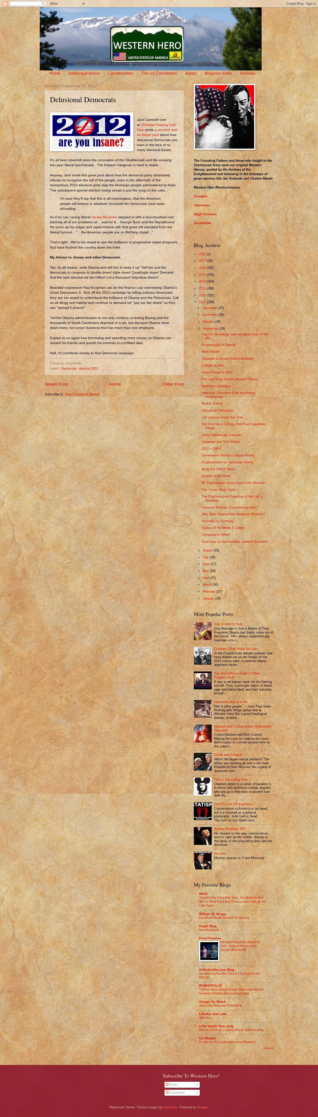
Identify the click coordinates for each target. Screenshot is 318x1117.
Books (191, 73)
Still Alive (205, 1018)
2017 (203, 261)
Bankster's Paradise (216, 386)
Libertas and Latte (213, 1014)
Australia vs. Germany (218, 521)
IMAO (203, 894)
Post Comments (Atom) (82, 394)
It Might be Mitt (213, 365)
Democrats (69, 368)
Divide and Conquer (228, 755)
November (210, 315)
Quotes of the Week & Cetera (223, 528)
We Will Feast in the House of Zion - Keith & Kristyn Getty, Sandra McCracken (240, 946)
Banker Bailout (212, 403)
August (208, 550)
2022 (203, 254)
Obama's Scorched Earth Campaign (227, 358)
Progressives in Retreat (219, 345)
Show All (268, 1048)
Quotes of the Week (216, 476)
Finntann (200, 196)
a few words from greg (216, 1026)
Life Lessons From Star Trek (222, 417)
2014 (203, 281)
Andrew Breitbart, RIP (229, 829)
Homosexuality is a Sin (230, 702)
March (208, 584)
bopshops (170, 1107)
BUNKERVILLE (210, 986)
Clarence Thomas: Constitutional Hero (229, 507)
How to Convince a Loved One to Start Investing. (231, 1030)
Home (55, 73)
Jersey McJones (104, 217)
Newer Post (56, 384)
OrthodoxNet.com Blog (216, 970)
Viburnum (201, 205)
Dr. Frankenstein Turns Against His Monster (233, 483)
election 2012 (88, 368)
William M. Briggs (213, 914)
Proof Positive (210, 938)
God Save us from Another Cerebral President (235, 541)
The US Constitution (159, 73)
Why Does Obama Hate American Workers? (233, 514)
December (210, 308)
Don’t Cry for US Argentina (233, 804)
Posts (173, 1084)
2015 (203, 275)
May (206, 571)
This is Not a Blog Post (231, 779)
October (209, 321)
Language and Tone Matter (221, 442)
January (209, 598)
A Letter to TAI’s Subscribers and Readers (227, 1042)
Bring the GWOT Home (218, 469)
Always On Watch (212, 1002)
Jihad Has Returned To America (220, 1005)
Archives (247, 73)
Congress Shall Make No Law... (236, 649)
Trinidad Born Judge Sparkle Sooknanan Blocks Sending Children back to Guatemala (231, 991)
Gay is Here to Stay (228, 624)
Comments (176, 1092)
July (206, 557)
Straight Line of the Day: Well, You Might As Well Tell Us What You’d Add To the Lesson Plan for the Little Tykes (232, 901)
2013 (203, 288)
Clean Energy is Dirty (217, 372)
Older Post (173, 384)
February (209, 591)
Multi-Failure (210, 351)
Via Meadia (207, 1038)
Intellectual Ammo (84, 73)
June (207, 564)
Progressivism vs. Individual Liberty (227, 462)
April (206, 578)
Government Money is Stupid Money (228, 455)
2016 (203, 268)
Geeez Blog (208, 926)
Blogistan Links (218, 73)
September (211, 328)
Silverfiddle (202, 223)
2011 (203, 302)
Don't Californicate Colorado (221, 435)
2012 (203, 295)
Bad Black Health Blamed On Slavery (224, 918)
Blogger (202, 1107)
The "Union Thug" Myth (218, 490)
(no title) (220, 853)
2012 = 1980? (211, 448)
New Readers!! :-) (211, 930)
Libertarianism (120, 73)
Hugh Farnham (205, 214)
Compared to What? (216, 535)
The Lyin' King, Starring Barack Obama (230, 379)
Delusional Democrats (217, 410)
